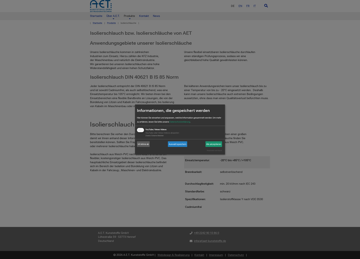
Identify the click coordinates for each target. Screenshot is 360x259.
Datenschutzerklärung (179, 122)
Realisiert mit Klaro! (214, 150)
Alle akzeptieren (213, 144)
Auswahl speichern (177, 144)
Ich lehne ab (143, 144)
